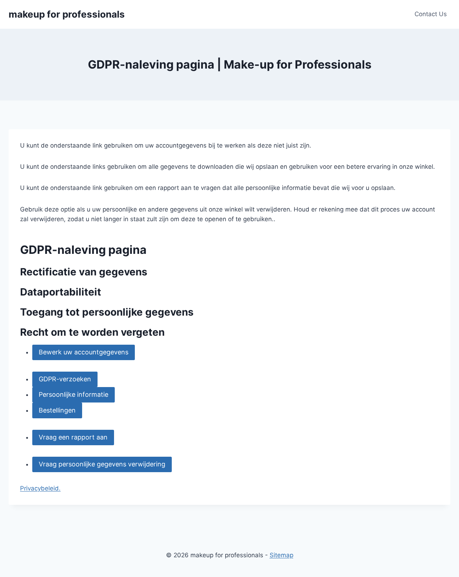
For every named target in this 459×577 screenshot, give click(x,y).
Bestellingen (57, 410)
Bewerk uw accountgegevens (83, 352)
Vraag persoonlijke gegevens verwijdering (102, 464)
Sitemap (281, 555)
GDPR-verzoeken (65, 379)
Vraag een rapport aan (73, 437)
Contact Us (431, 14)
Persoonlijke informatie (73, 394)
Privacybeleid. (40, 488)
